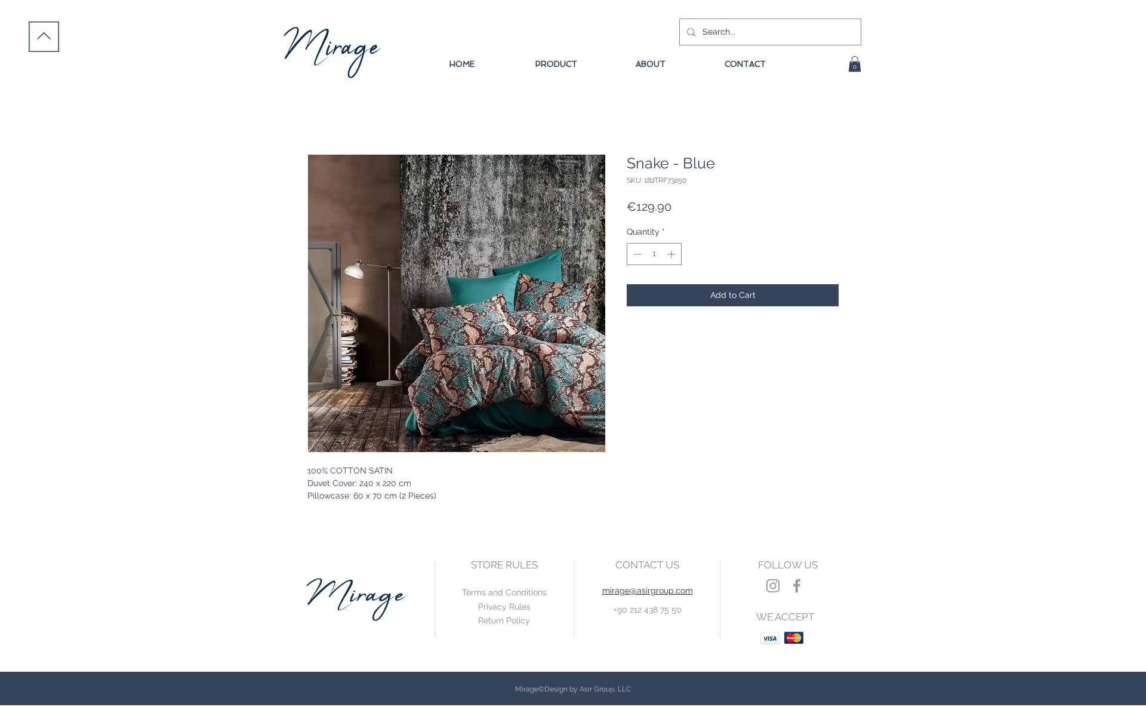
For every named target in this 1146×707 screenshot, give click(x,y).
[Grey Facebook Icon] (797, 586)
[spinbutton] (654, 254)
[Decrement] (636, 254)
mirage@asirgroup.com (647, 590)
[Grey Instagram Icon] (773, 586)
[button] (854, 64)
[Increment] (672, 254)
